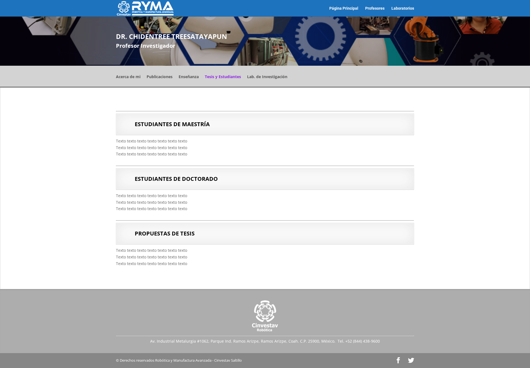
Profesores (375, 8)
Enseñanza (189, 77)
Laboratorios (402, 8)
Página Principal (343, 8)
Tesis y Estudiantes (223, 77)
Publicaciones (160, 77)
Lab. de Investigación (267, 77)
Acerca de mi (128, 77)
